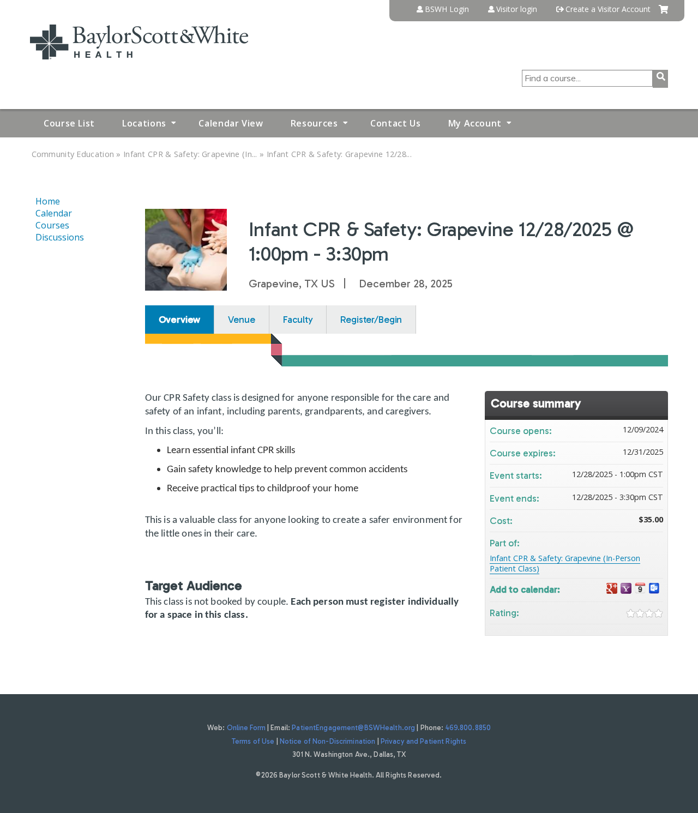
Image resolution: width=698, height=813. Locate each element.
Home (47, 201)
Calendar (53, 213)
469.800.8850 (468, 728)
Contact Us (395, 123)
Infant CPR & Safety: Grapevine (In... (190, 154)
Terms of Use (253, 741)
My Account (475, 123)
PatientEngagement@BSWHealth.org (353, 728)
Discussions (59, 237)
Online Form (246, 728)
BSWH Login (447, 9)
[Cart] (663, 13)
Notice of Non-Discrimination (328, 741)
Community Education (73, 154)
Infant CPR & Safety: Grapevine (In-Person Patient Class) (565, 563)
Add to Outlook (654, 588)
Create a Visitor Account (608, 9)
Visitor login (516, 9)
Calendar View (230, 123)
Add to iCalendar (640, 588)
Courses (52, 225)
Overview (180, 320)
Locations (144, 123)
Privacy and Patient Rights (423, 741)
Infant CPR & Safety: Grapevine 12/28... (339, 154)
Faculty (298, 320)
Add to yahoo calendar (626, 588)
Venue (241, 320)
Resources (314, 123)
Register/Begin (371, 320)
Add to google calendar (611, 588)
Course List (69, 123)
